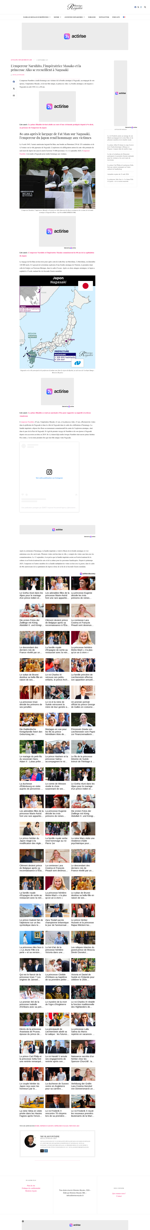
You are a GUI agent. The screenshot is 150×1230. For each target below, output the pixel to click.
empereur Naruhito (27, 422)
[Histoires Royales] (75, 7)
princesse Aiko (74, 1126)
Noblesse (92, 17)
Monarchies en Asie (25, 60)
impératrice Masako (61, 1126)
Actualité (14, 60)
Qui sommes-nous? (119, 1193)
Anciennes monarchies (73, 17)
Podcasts (116, 17)
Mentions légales (31, 1191)
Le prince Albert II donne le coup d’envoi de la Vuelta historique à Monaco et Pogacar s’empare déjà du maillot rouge (120, 147)
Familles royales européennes (36, 17)
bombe (37, 1126)
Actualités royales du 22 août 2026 (118, 174)
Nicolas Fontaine (18, 75)
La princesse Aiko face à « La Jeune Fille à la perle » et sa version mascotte (120, 180)
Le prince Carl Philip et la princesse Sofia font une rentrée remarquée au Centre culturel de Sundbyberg (120, 167)
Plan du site (31, 1185)
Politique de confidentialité (31, 1188)
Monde (56, 17)
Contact (119, 1196)
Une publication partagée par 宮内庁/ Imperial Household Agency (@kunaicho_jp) (49, 507)
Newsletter (104, 17)
